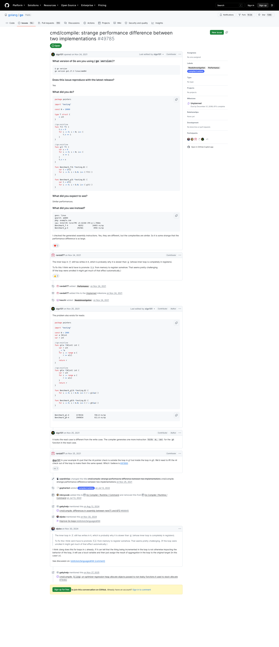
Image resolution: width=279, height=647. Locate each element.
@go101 (56, 460)
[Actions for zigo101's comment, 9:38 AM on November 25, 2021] (180, 433)
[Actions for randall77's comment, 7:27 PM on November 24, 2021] (180, 255)
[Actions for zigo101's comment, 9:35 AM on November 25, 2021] (180, 309)
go (21, 15)
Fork (247, 15)
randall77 (60, 255)
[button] (176, 99)
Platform (18, 5)
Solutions (33, 5)
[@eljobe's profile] (53, 528)
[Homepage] (7, 5)
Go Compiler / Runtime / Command (102, 495)
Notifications (228, 15)
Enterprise (87, 5)
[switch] (55, 246)
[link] (63, 286)
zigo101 (59, 54)
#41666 (124, 463)
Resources (50, 5)
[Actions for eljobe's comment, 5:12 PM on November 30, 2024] (180, 529)
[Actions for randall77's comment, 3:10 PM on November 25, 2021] (180, 453)
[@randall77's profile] (53, 255)
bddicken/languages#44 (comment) (88, 561)
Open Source (68, 5)
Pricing (102, 5)
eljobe (59, 528)
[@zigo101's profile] (53, 54)
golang (12, 15)
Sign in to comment (142, 589)
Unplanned (91, 293)
